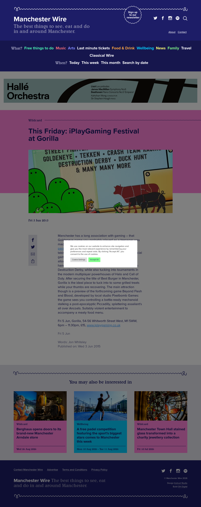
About (171, 32)
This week (90, 62)
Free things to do (39, 48)
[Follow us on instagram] (170, 18)
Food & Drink (123, 48)
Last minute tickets (93, 48)
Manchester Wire (40, 19)
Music (61, 48)
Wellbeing (145, 48)
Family (173, 48)
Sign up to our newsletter (133, 15)
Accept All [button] (94, 259)
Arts (71, 48)
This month (110, 62)
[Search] (185, 19)
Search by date (135, 62)
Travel (186, 48)
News (161, 48)
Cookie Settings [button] (78, 259)
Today (74, 62)
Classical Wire (102, 55)
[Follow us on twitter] (155, 18)
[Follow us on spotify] (177, 18)
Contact (182, 32)
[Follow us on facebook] (163, 18)
